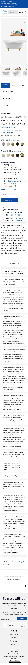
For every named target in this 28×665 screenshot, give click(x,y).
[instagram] (13, 631)
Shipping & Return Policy (9, 127)
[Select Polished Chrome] (3, 144)
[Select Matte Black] (17, 144)
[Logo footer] (15, 661)
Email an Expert (19, 130)
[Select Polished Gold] (22, 144)
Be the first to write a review (14, 579)
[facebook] (11, 631)
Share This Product (8, 130)
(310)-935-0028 (15, 215)
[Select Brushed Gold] (12, 144)
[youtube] (16, 631)
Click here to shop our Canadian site (17, 219)
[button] (25, 41)
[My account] (20, 12)
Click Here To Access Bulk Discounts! (12, 190)
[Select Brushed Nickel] (8, 144)
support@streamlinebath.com (10, 3)
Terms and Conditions (14, 654)
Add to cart (9, 200)
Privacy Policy (14, 651)
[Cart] (22, 12)
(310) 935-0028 (10, 1)
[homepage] (4, 11)
